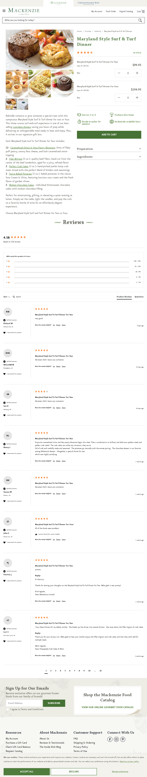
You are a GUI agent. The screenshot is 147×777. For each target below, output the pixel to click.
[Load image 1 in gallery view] (11, 104)
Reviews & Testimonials (52, 742)
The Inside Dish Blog (50, 747)
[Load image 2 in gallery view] (22, 104)
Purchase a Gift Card (16, 742)
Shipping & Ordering (84, 742)
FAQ (76, 738)
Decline (74, 771)
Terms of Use (80, 751)
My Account (12, 738)
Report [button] (58, 325)
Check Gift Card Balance (18, 747)
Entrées (88, 31)
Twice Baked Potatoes (20, 173)
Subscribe (54, 703)
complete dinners (22, 127)
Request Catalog (14, 751)
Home (79, 31)
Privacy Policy (81, 747)
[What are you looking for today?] (140, 20)
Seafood (97, 31)
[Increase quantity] (137, 73)
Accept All (26, 771)
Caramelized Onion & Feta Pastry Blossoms (32, 147)
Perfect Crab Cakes (18, 166)
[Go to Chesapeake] (89, 3)
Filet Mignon (15, 158)
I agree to (26, 709)
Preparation (85, 149)
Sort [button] (5, 297)
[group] (18, 237)
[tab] (124, 297)
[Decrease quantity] (119, 73)
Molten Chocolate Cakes (21, 185)
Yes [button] (54, 325)
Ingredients (85, 156)
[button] (4, 11)
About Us (44, 738)
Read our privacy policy (129, 761)
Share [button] (63, 325)
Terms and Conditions (32, 709)
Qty (78, 73)
